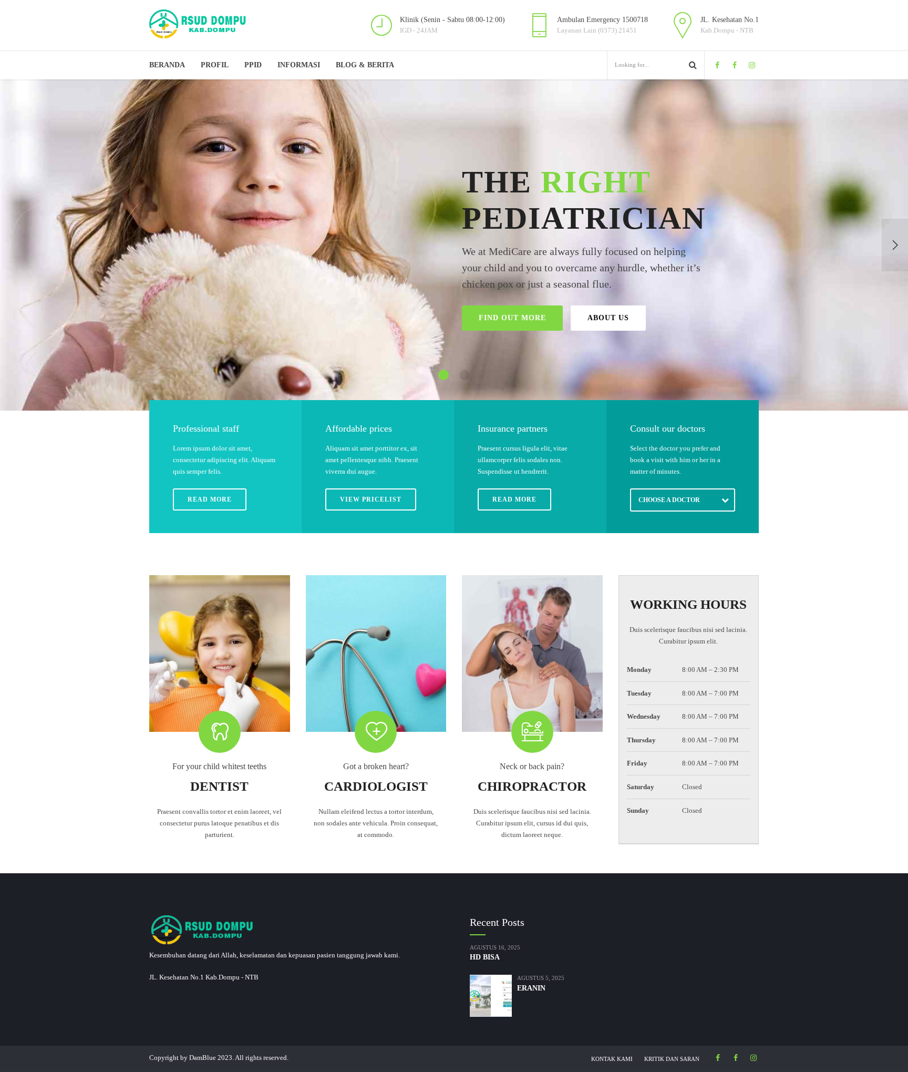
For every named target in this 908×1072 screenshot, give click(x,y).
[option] (454, 245)
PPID (253, 65)
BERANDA (167, 65)
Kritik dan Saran (671, 1059)
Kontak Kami (612, 1059)
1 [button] (443, 375)
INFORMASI (298, 65)
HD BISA (485, 957)
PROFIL (215, 65)
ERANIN (531, 988)
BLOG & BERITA (365, 65)
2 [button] (464, 375)
